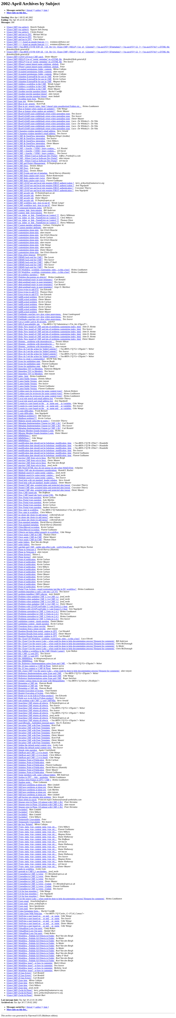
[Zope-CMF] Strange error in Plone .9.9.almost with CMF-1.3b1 (35, 802)
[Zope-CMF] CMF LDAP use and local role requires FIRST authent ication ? (40, 183)
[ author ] (38, 10)
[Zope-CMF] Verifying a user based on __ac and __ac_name (33, 916)
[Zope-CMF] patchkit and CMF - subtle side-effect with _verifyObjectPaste (40, 547)
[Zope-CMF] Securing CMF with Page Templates (28, 725)
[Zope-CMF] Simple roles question (22, 750)
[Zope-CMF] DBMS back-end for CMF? (25, 257)
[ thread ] (30, 10)
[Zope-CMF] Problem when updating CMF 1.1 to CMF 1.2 (33, 596)
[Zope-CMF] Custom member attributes (24, 225)
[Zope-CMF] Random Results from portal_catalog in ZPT (32, 631)
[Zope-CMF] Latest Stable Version (22, 378)
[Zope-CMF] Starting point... (19, 782)
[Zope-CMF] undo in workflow (21, 869)
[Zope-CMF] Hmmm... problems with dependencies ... (31, 341)
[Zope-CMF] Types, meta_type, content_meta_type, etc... (32, 827)
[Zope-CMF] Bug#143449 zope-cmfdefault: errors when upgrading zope (38, 114)
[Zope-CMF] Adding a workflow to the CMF (27, 84)
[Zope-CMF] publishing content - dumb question (28, 621)
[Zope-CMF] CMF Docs (18, 166)
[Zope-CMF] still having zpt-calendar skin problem (29, 797)
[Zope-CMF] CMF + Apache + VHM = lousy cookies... (31, 148)
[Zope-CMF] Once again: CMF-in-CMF (24, 534)
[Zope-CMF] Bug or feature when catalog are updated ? (31, 109)
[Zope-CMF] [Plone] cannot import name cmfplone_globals (33, 64)
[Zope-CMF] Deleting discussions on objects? (27, 277)
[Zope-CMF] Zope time (17, 980)
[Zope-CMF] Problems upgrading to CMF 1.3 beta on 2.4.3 (33, 611)
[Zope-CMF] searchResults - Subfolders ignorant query (31, 723)
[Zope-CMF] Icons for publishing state (24, 361)
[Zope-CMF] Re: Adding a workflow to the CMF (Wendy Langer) (36, 651)
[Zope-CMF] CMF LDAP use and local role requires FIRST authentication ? (40, 188)
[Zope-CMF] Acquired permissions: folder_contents (29, 69)
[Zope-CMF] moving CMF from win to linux (26, 458)
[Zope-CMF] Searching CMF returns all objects (28, 703)
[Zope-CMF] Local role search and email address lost (30, 398)
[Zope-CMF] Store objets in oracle (22, 799)
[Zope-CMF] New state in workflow (23, 510)
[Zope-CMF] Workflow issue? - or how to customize (30, 963)
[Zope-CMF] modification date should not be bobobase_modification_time (39, 443)
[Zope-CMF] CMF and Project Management (26, 163)
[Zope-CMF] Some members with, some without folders (31, 775)
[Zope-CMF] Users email (18, 901)
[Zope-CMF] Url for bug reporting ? (23, 891)
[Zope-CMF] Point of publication (21, 559)
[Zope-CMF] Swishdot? (17, 809)
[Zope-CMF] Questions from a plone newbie (26, 626)
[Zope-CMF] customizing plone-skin (23, 230)
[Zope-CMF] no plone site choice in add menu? (27, 515)
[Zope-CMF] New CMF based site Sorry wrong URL (30, 495)
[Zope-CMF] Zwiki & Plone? (20, 990)
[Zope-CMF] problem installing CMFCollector (27, 594)
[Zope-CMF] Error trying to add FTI (23, 289)
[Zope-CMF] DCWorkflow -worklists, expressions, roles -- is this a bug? (38, 270)
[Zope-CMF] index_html (18, 376)
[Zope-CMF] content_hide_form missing (24, 210)
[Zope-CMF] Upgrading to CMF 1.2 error (25, 874)
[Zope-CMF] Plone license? (19, 554)
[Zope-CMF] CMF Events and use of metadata (27, 173)
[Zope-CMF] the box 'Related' (20, 824)
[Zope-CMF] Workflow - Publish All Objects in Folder (31, 936)
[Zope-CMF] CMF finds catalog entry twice (26, 175)
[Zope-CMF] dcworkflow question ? (23, 274)
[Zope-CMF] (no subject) (18, 27)
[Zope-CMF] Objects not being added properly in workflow (33, 532)
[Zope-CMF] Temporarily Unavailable (24, 819)
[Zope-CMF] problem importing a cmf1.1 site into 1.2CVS (32, 591)
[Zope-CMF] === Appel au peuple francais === (28, 42)
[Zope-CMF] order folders (18, 542)
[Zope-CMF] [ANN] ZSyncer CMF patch (25, 57)
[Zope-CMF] (19, 34)
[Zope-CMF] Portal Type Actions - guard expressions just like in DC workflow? (42, 589)
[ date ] (46, 10)
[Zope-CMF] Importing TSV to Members (25, 369)
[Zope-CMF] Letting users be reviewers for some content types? (35, 391)
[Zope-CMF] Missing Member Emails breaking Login (30, 430)
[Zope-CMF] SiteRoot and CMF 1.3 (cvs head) (27, 752)
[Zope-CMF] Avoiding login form (22, 99)
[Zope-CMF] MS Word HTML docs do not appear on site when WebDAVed (40, 468)
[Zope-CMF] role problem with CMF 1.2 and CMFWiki (31, 700)
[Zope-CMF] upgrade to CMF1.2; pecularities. (27, 871)
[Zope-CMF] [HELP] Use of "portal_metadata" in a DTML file (34, 59)
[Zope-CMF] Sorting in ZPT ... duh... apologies (28, 777)
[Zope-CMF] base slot (16, 101)
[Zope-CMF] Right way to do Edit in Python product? (30, 695)
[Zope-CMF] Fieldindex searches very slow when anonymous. (34, 314)
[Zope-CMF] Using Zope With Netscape (24, 913)
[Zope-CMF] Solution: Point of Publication (26, 760)
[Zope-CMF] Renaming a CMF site (22, 683)
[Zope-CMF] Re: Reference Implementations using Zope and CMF (36, 663)
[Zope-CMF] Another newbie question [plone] (27, 91)
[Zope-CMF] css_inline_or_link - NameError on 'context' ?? (33, 215)
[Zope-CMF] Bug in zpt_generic (21, 104)
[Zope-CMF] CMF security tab (20, 193)
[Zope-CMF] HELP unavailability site (23, 324)
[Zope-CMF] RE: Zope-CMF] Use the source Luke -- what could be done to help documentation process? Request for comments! (63, 671)
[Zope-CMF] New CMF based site (22, 492)
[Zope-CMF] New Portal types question (24, 497)
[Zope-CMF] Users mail (17, 903)
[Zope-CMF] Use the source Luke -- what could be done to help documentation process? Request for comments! (56, 898)
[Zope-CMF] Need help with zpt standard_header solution (32, 480)
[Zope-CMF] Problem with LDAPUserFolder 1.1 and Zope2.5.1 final (37, 606)
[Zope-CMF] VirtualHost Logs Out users (25, 928)
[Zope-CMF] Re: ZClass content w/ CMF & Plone (29, 666)
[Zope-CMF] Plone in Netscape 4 (21, 549)
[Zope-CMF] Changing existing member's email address (31, 131)
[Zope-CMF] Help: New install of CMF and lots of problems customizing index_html (44, 326)
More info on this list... (17, 13)
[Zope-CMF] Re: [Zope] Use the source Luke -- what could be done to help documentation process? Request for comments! (61, 641)
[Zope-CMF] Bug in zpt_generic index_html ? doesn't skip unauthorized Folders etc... (44, 106)
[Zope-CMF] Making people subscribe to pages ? (28, 421)
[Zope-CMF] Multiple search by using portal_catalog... (31, 473)
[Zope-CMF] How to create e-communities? (26, 359)
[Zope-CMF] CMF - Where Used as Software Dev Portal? (32, 156)
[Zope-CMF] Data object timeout (21, 255)
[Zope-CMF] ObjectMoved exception (23, 527)
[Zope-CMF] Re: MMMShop (20, 658)
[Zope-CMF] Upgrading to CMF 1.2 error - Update (29, 884)
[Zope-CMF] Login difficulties (20, 411)
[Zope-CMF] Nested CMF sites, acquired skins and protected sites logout (39, 485)
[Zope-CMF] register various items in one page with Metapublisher (36, 681)
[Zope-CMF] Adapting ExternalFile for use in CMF (29, 76)
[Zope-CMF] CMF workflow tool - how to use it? (28, 203)
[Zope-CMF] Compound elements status (24, 208)
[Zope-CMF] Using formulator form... (23, 911)
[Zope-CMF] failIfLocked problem (22, 297)
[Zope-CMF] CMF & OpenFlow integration (26, 136)
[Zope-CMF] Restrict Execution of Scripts (25, 690)
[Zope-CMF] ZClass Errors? (19, 973)
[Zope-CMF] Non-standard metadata (23, 522)
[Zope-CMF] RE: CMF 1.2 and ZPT (23, 653)
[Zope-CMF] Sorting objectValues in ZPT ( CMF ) (29, 780)
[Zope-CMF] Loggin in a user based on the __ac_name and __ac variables (39, 403)
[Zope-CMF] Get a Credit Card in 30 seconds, (27, 322)
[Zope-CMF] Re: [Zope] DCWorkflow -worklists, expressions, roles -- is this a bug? (43, 638)
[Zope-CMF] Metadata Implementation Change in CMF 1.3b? (34, 423)
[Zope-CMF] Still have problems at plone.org (26, 785)
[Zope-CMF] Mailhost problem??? (22, 416)
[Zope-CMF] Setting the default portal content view (29, 745)
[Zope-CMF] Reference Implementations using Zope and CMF (34, 673)
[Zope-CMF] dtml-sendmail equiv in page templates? (30, 279)
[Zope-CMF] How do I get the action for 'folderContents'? (32, 349)
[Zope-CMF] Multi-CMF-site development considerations (32, 470)
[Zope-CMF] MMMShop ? (19, 435)
